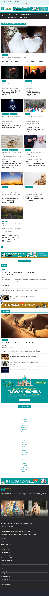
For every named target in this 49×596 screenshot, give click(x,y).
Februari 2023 (24, 465)
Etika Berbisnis (15, 119)
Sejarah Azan (31, 86)
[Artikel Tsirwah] (2, 15)
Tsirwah (20, 59)
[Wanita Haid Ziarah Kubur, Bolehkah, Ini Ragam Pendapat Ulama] (5, 363)
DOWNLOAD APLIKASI (24, 261)
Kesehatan (3, 563)
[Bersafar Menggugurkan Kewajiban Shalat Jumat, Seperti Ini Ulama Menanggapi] (12, 212)
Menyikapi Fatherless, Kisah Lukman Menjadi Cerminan (22, 296)
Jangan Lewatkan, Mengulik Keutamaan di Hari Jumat (34, 198)
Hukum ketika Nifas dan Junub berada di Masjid (35, 119)
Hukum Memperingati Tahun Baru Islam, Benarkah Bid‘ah (10, 200)
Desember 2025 (24, 410)
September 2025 (24, 413)
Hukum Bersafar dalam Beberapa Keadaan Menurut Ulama (11, 229)
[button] (17, 14)
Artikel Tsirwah (4, 549)
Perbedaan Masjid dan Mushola (31, 123)
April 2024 (24, 442)
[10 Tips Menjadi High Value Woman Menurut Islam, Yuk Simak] (36, 508)
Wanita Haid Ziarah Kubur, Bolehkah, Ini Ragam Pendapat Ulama (24, 362)
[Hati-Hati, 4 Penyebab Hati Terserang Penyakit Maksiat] (12, 72)
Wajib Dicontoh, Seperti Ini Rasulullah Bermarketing (12, 126)
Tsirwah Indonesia (26, 59)
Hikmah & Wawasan (29, 186)
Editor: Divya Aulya (12, 347)
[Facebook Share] (1, 295)
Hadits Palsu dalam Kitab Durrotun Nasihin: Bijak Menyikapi (23, 356)
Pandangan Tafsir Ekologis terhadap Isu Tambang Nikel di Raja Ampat (16, 534)
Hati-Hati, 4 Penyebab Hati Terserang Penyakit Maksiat (12, 93)
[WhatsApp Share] (1, 292)
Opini (4, 269)
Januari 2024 (24, 448)
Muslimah (3, 565)
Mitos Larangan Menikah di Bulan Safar (32, 157)
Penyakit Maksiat (6, 86)
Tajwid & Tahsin (4, 581)
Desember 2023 (24, 450)
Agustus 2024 (24, 433)
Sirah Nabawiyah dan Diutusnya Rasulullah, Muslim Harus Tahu (23, 344)
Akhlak (4, 80)
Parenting (3, 571)
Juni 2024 (24, 438)
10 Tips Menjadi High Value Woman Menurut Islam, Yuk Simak (34, 513)
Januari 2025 (24, 423)
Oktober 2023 (24, 454)
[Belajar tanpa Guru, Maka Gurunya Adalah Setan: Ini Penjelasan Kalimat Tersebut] (5, 370)
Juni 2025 (24, 415)
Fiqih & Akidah (5, 150)
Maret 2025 (24, 419)
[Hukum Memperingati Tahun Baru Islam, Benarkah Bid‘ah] (12, 178)
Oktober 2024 (24, 429)
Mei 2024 (24, 440)
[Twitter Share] (1, 298)
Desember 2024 (24, 425)
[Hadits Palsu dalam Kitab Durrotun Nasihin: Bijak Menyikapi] (5, 357)
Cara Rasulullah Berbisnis (7, 119)
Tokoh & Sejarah (4, 584)
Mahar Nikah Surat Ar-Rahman (8, 156)
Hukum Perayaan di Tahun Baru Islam (10, 192)
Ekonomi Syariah (4, 552)
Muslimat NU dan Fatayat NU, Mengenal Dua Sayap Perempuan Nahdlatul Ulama (11, 513)
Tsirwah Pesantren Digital (34, 59)
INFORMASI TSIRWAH (5, 560)
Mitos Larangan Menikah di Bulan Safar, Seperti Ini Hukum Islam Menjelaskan (35, 164)
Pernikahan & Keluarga (26, 14)
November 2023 (24, 452)
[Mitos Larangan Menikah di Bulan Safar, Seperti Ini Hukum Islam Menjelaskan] (35, 141)
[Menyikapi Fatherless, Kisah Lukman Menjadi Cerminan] (5, 297)
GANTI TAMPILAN (23, 17)
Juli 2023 (24, 461)
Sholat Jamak (16, 59)
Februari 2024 (24, 446)
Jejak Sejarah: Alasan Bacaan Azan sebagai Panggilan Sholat (33, 93)
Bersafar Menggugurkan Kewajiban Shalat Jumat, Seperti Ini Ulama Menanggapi (11, 238)
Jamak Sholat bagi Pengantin (8, 59)
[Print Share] (1, 303)
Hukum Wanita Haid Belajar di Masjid (32, 121)
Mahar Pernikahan (18, 156)
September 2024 (24, 431)
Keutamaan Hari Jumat (30, 192)
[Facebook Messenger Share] (1, 301)
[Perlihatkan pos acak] (46, 15)
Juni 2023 (24, 463)
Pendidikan (3, 573)
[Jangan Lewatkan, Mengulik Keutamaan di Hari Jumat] (35, 178)
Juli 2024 (24, 436)
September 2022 (24, 469)
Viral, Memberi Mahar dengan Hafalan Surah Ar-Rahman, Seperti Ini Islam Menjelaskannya (11, 164)
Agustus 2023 (24, 459)
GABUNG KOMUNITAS (24, 406)
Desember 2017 (24, 471)
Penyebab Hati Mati (13, 86)
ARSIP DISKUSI (5, 340)
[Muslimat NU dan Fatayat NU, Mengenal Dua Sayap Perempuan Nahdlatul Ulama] (12, 508)
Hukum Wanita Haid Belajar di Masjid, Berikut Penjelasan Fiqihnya (34, 129)
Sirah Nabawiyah (12, 17)
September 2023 (24, 456)
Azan (27, 86)
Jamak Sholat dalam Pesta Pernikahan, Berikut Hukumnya (23, 61)
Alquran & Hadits (12, 14)
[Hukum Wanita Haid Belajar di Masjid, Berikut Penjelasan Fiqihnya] (35, 105)
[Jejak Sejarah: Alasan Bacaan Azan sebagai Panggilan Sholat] (35, 72)
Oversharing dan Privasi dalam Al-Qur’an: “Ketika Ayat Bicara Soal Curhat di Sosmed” (20, 290)
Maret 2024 (24, 444)
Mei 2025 (24, 417)
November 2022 (24, 467)
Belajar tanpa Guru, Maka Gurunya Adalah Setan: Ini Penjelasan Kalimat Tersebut (27, 369)
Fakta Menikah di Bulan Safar (31, 156)
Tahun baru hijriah (5, 194)
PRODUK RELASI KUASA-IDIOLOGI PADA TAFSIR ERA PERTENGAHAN (21, 273)
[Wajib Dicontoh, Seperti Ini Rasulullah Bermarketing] (12, 105)
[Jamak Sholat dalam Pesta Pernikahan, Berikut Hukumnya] (23, 39)
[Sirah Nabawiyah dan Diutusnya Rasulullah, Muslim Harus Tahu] (24, 326)
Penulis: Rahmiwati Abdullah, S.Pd (15, 57)
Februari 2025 (24, 421)
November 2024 (24, 427)
